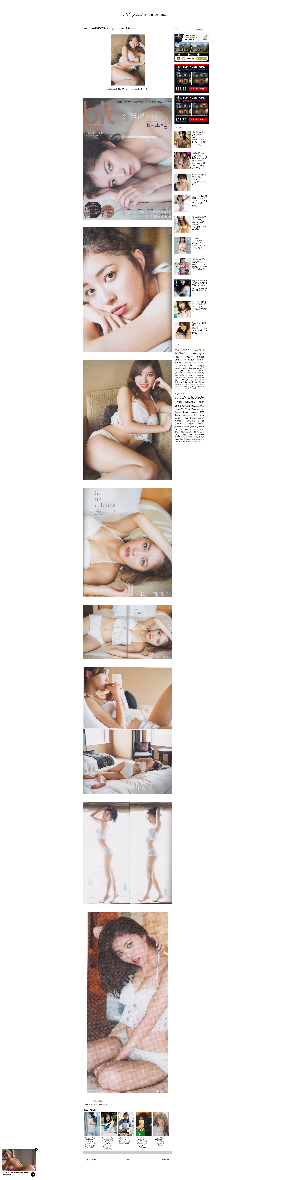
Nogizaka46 (181, 350)
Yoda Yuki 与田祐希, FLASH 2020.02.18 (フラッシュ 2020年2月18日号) (199, 328)
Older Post (164, 1159)
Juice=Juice (178, 366)
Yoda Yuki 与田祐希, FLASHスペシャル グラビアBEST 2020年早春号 (199, 307)
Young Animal (189, 418)
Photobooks (178, 429)
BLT (90, 1105)
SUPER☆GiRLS (184, 360)
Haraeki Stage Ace (179, 389)
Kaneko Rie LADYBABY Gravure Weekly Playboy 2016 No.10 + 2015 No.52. (199, 243)
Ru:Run (188, 389)
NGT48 (200, 357)
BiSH (176, 387)
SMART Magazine (196, 432)
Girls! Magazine (185, 439)
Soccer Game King (197, 439)
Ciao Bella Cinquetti (186, 387)
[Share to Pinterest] (102, 1101)
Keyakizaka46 (197, 353)
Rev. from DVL (182, 370)
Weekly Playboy (194, 398)
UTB (202, 412)
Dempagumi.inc (190, 363)
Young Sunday (179, 434)
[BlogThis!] (95, 1101)
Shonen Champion (184, 424)
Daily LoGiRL (193, 437)
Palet (186, 384)
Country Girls (193, 373)
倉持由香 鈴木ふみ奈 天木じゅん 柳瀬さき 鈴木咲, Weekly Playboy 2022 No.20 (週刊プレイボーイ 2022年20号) (199, 160)
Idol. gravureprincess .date (145, 14)
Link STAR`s (198, 371)
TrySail (194, 382)
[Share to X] (98, 1101)
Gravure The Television (195, 434)
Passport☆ (192, 384)
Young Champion (182, 415)
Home (128, 1159)
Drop (184, 380)
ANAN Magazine (181, 432)
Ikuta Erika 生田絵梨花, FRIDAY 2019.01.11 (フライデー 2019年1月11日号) (199, 201)
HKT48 (177, 357)
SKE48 (105, 1105)
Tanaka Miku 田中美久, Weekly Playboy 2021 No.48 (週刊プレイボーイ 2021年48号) (199, 264)
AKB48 (199, 350)
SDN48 (193, 389)
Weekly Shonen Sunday (193, 426)
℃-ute (186, 373)
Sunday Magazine (194, 441)
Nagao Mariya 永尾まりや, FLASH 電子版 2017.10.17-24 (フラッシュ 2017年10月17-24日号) (199, 286)
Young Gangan (190, 412)
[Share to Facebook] (100, 1101)
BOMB (201, 421)
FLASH (179, 398)
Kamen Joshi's (199, 380)
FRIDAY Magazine (190, 406)
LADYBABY (178, 373)
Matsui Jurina (97, 1105)
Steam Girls (190, 380)
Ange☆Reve (200, 384)
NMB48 (179, 353)
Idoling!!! (200, 368)
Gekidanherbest (199, 387)
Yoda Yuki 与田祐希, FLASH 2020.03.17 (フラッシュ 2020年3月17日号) (199, 180)
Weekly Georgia (180, 441)
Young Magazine (184, 402)
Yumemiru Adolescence (196, 375)
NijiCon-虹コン (190, 366)
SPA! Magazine (192, 409)
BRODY (188, 429)
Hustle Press (198, 429)
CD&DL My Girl (180, 437)
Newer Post (91, 1159)
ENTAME (179, 409)
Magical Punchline (188, 368)
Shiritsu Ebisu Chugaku (183, 377)
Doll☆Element (185, 382)
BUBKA (191, 421)
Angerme (201, 363)
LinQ (176, 382)
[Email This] (93, 1101)
